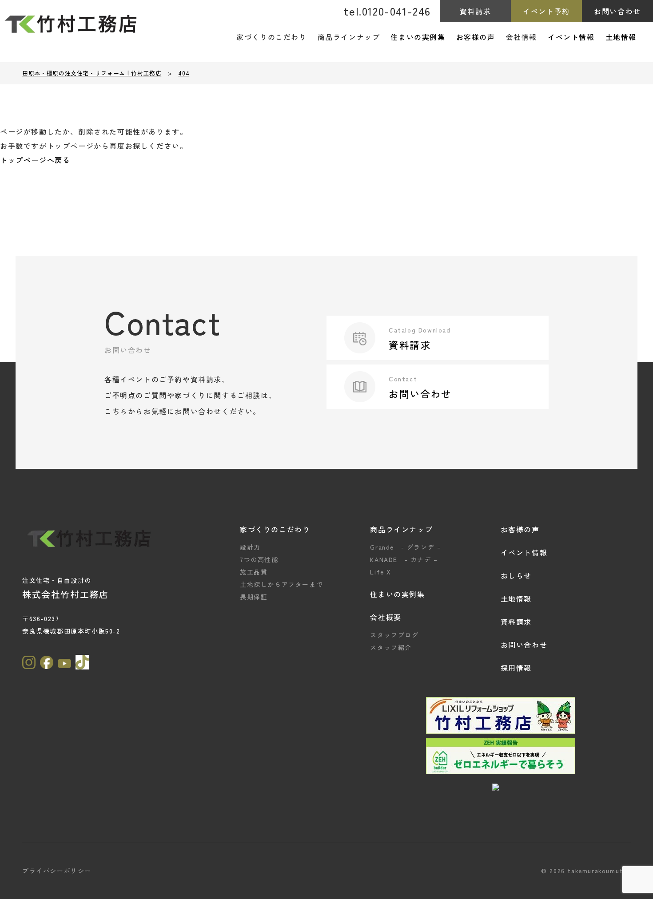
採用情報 (516, 667)
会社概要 (385, 617)
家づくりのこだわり (275, 529)
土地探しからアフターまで (281, 584)
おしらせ (516, 575)
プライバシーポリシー (57, 870)
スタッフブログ (394, 634)
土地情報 (621, 37)
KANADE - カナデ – (404, 559)
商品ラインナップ (401, 529)
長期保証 (253, 596)
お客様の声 (475, 37)
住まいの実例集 (417, 37)
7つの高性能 (259, 559)
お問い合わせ (617, 11)
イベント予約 (546, 11)
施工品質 (253, 571)
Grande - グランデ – (405, 547)
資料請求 (475, 11)
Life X (380, 571)
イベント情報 (571, 37)
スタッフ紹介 (391, 647)
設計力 (250, 547)
